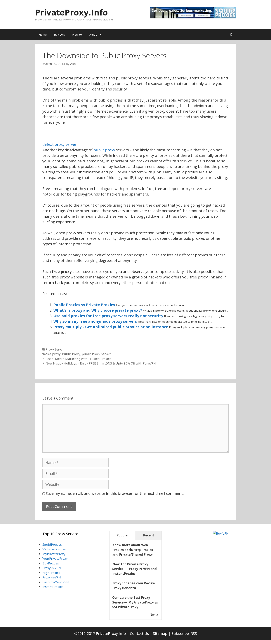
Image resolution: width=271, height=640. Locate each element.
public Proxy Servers (97, 354)
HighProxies (51, 573)
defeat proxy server (59, 144)
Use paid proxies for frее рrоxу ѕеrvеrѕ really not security (108, 315)
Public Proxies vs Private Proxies (84, 304)
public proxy (104, 149)
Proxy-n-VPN (51, 568)
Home (43, 34)
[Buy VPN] (221, 533)
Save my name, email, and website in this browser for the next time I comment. (115, 493)
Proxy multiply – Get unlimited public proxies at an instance (111, 326)
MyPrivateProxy (53, 554)
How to (77, 34)
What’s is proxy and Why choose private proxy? (98, 310)
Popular (123, 535)
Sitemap (160, 633)
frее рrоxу (53, 354)
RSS (194, 633)
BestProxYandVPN (55, 582)
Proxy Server (55, 349)
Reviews (59, 34)
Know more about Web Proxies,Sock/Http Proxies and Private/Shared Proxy (132, 550)
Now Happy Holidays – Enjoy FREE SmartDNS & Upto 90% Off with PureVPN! (101, 363)
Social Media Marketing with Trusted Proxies (78, 359)
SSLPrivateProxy (54, 549)
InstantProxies (52, 587)
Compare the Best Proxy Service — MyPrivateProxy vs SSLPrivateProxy (135, 602)
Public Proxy (71, 354)
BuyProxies (50, 563)
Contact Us (139, 633)
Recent (148, 535)
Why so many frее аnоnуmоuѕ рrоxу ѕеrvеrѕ (95, 321)
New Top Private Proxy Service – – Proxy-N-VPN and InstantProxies (134, 569)
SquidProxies (52, 544)
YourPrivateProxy (55, 558)
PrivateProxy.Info (71, 12)
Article (93, 34)
